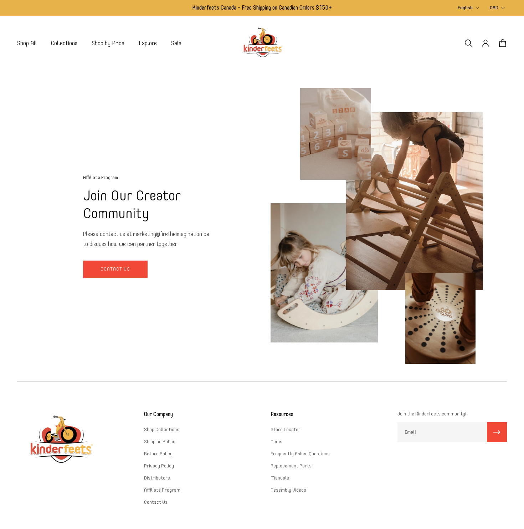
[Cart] (502, 43)
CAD (494, 8)
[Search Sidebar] (468, 43)
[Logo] (262, 43)
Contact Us (115, 269)
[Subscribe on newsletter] (497, 432)
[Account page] (485, 43)
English (465, 8)
